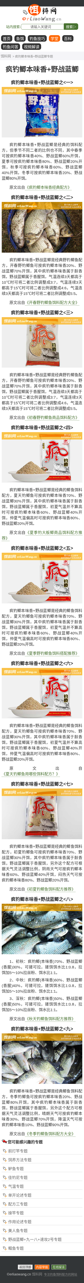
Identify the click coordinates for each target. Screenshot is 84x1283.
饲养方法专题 (19, 1160)
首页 (7, 39)
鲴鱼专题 (16, 1248)
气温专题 (16, 1186)
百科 (68, 39)
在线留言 (59, 1267)
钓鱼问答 (10, 47)
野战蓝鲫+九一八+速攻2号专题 (35, 1239)
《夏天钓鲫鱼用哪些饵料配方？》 (31, 774)
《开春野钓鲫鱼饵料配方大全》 (52, 303)
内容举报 (42, 1267)
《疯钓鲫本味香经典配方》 (48, 187)
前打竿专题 (18, 1151)
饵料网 (6, 56)
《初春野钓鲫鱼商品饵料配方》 (52, 418)
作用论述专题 (19, 1222)
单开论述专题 (19, 1195)
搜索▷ (71, 27)
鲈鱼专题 (16, 1169)
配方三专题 (18, 1204)
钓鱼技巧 (37, 39)
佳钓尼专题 (18, 1178)
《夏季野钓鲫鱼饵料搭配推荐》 (52, 653)
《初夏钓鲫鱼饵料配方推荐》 (50, 889)
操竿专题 (16, 1213)
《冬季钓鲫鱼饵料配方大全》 (50, 1134)
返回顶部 (25, 1267)
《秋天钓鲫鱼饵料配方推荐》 (50, 1019)
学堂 (54, 39)
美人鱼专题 (18, 1231)
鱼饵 (20, 39)
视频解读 (31, 47)
